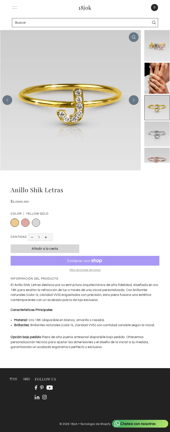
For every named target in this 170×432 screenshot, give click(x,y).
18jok (85, 7)
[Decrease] (32, 237)
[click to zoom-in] (134, 37)
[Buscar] (154, 22)
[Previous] (7, 100)
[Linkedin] (37, 397)
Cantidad (19, 236)
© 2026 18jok (68, 424)
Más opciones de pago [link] (85, 270)
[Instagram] (44, 397)
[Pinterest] (42, 387)
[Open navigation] (14, 7)
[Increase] (45, 237)
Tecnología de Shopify (95, 424)
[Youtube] (49, 387)
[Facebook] (36, 387)
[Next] (134, 100)
